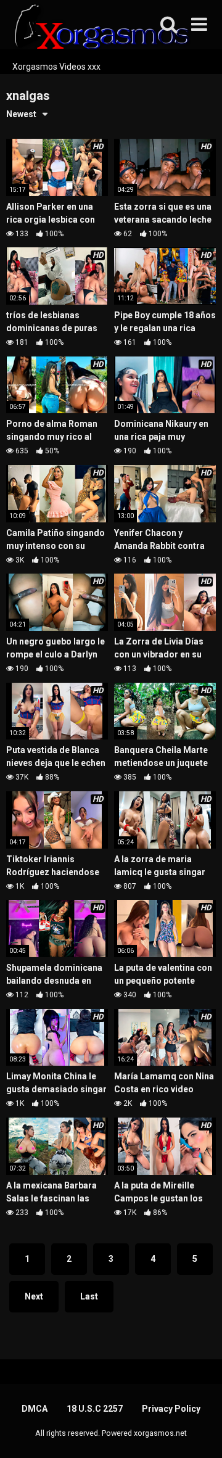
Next (34, 1296)
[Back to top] (199, 1433)
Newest (21, 114)
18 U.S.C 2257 (95, 1409)
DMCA (34, 1409)
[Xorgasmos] (98, 30)
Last (89, 1296)
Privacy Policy (171, 1409)
